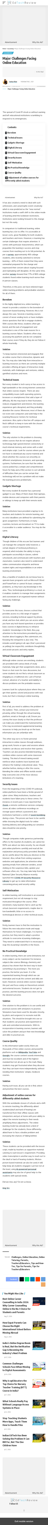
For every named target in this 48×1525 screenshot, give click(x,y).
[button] (5, 2)
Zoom (5, 805)
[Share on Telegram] (28, 70)
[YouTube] (28, 1504)
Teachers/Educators (20, 1263)
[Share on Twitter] (12, 70)
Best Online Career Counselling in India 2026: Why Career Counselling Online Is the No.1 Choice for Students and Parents (17, 1305)
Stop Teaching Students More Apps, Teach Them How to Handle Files (15, 1421)
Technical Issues (15, 137)
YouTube (33, 1052)
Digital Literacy (15, 147)
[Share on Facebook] (8, 70)
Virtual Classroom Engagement (22, 152)
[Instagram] (35, 1504)
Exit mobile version (24, 1521)
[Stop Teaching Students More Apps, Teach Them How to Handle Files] (39, 1420)
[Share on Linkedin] (20, 70)
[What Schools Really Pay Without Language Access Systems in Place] (39, 1403)
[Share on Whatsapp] (16, 70)
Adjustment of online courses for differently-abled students (22, 179)
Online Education (30, 1257)
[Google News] (32, 1504)
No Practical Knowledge (18, 167)
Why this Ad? (37, 42)
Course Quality (14, 172)
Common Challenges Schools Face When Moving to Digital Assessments (16, 1367)
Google (6, 1055)
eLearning (8, 53)
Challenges (16, 1257)
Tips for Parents (23, 1266)
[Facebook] (22, 1504)
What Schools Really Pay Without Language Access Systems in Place (16, 1404)
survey (11, 254)
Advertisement (11, 42)
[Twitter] (25, 1504)
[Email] (8, 74)
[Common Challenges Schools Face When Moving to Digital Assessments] (39, 1366)
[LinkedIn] (38, 1504)
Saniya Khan (13, 82)
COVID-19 (18, 877)
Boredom (11, 132)
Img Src (6, 1188)
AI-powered (21, 1169)
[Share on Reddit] (24, 70)
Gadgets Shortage (16, 142)
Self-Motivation (15, 162)
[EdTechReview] (21, 2)
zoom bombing (38, 815)
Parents (24, 1260)
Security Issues (15, 157)
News (36, 1304)
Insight (37, 1328)
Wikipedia (23, 1052)
